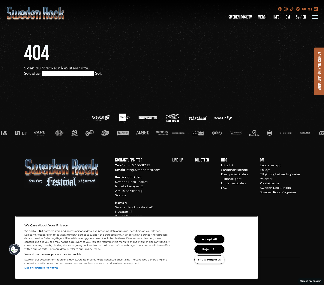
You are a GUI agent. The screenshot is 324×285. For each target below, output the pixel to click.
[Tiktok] (292, 9)
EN (304, 17)
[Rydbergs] (101, 133)
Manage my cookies (310, 281)
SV (297, 17)
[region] (136, 247)
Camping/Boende (234, 170)
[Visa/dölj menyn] (315, 17)
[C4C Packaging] (53, 133)
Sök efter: (32, 73)
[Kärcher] (284, 133)
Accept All (209, 239)
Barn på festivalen (234, 174)
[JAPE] (19, 133)
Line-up (177, 160)
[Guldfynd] (214, 133)
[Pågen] (84, 133)
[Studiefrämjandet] (140, 133)
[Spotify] (298, 9)
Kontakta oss (269, 183)
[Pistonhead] (101, 118)
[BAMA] (68, 133)
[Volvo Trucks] (176, 133)
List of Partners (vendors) (41, 267)
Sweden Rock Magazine (278, 192)
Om (288, 17)
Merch (262, 17)
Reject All (209, 249)
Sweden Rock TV (240, 17)
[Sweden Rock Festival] (35, 13)
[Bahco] (172, 118)
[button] (14, 249)
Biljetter (202, 160)
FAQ (224, 188)
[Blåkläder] (198, 118)
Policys (265, 170)
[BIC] (303, 133)
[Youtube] (304, 9)
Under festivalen (233, 183)
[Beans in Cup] (223, 118)
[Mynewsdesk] (310, 9)
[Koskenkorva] (157, 133)
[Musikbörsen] (37, 133)
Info (276, 17)
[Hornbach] (148, 118)
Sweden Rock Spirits (275, 188)
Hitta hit (227, 165)
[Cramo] (264, 133)
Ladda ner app (270, 165)
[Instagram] (286, 9)
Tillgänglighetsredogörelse (280, 174)
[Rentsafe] (233, 133)
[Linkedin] (316, 9)
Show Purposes (209, 259)
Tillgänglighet (231, 179)
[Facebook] (280, 9)
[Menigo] (124, 118)
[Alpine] (121, 133)
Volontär (266, 179)
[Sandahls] (248, 133)
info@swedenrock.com (143, 170)
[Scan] (195, 133)
